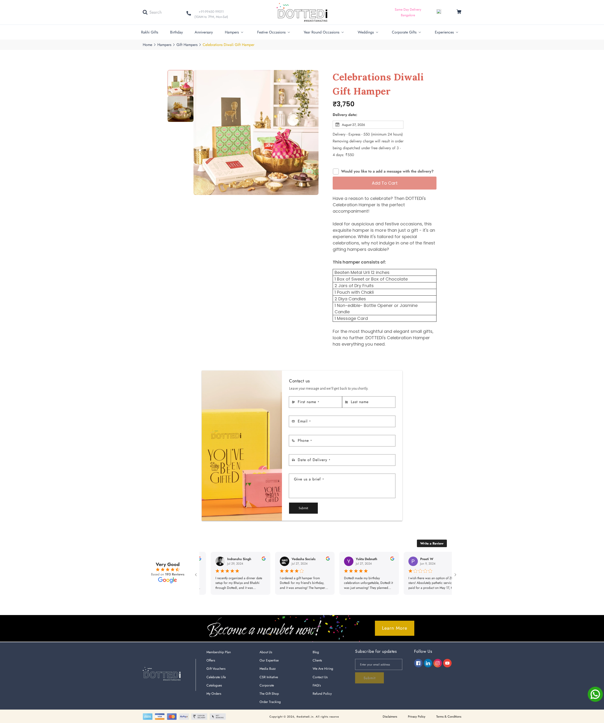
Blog (316, 652)
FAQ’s (317, 685)
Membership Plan (218, 652)
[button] (152, 12)
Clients (317, 660)
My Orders (213, 693)
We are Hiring (323, 668)
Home (147, 44)
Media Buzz (268, 668)
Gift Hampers (186, 44)
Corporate (267, 685)
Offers (210, 660)
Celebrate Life (216, 677)
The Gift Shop (269, 693)
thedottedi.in (305, 717)
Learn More (394, 628)
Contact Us (320, 677)
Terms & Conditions (448, 716)
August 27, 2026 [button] (353, 124)
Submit (303, 508)
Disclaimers (390, 716)
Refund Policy (322, 693)
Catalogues (214, 685)
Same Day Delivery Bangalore (408, 12)
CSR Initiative (269, 677)
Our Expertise (269, 660)
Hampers (164, 44)
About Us (266, 652)
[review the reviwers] (244, 559)
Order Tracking (270, 701)
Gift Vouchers (216, 668)
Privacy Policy (416, 716)
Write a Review (432, 543)
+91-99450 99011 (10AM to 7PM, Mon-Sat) (211, 14)
